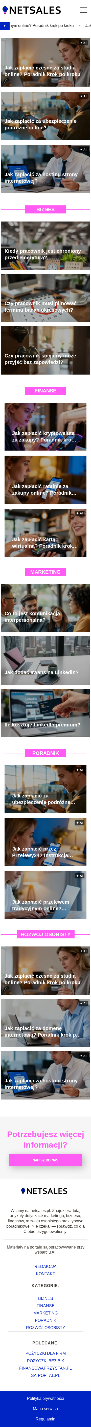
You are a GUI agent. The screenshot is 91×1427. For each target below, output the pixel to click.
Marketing (45, 572)
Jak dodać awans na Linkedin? (42, 672)
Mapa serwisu (45, 1409)
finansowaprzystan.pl (45, 1368)
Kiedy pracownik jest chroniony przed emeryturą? (43, 254)
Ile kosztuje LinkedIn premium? (42, 724)
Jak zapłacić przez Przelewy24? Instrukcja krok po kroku (40, 852)
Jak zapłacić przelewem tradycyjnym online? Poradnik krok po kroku (40, 905)
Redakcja (45, 1266)
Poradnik (45, 753)
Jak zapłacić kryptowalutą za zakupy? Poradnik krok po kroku (43, 436)
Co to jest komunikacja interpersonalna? (32, 617)
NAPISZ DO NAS (45, 1160)
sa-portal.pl (45, 1375)
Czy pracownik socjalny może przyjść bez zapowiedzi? (40, 359)
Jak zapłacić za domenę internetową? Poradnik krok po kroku (42, 1032)
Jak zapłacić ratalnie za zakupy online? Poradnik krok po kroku (42, 490)
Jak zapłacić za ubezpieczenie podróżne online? (41, 124)
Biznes (45, 209)
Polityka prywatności (45, 1398)
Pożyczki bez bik (45, 1361)
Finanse (45, 390)
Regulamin (45, 1419)
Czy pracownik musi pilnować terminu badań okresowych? (41, 307)
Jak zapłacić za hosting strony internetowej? (41, 178)
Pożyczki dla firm (46, 1353)
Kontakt (45, 1274)
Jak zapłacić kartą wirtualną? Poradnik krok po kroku (42, 543)
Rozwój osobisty (46, 934)
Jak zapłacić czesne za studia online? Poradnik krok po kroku (42, 71)
